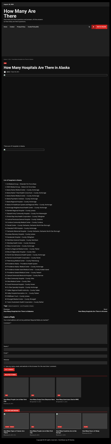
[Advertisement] (55, 43)
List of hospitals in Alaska (26, 306)
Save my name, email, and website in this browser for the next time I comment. (31, 366)
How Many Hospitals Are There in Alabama (18, 310)
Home (5, 27)
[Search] (89, 27)
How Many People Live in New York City (16, 387)
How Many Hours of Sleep (94, 421)
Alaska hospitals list (13, 306)
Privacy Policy (21, 27)
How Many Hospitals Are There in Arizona (92, 310)
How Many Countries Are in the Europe (68, 421)
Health (7, 426)
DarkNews (61, 440)
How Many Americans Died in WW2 (68, 387)
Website (6, 360)
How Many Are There (20, 13)
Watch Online (101, 27)
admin (8, 72)
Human (12, 426)
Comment (7, 323)
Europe (59, 426)
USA (5, 63)
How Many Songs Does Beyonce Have (42, 387)
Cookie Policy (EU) (33, 27)
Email (6, 353)
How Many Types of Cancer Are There (16, 421)
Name (6, 346)
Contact (12, 27)
